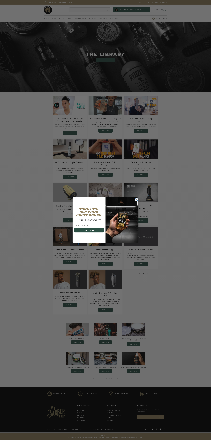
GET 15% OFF (89, 230)
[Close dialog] (136, 199)
